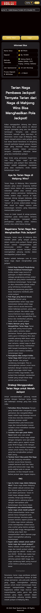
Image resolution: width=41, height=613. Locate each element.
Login (37, 3)
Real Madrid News (19, 608)
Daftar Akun (11, 38)
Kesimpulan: (20, 571)
